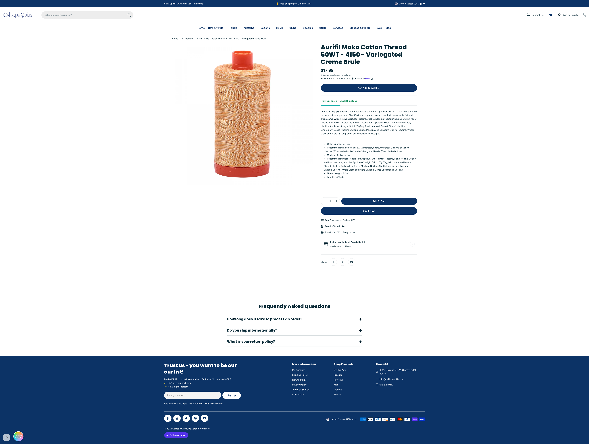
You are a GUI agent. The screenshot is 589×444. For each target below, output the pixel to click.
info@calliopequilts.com (391, 379)
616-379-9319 (386, 384)
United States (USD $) (410, 3)
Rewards (198, 3)
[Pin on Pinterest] (351, 262)
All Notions (187, 38)
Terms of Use (201, 403)
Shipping (325, 75)
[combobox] (87, 15)
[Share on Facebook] (333, 262)
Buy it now (369, 211)
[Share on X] (342, 262)
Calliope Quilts (179, 428)
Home (175, 38)
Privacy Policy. (216, 403)
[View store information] (412, 244)
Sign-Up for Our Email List (177, 3)
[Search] (129, 15)
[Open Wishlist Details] (551, 15)
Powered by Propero (199, 428)
